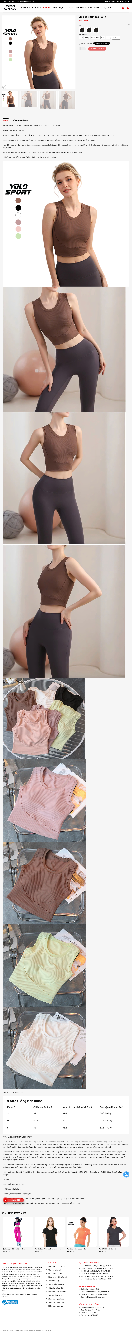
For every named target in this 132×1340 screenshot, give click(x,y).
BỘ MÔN (24, 8)
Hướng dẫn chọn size (101, 43)
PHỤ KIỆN (80, 8)
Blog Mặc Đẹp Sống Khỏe (90, 1310)
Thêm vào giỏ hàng (97, 48)
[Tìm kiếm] (118, 8)
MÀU (80, 34)
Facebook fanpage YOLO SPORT (93, 1307)
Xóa (129, 24)
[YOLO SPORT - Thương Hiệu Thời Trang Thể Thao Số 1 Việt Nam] (10, 7)
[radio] (82, 30)
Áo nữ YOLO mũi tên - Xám (108, 1249)
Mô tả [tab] (6, 120)
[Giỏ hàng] (123, 7)
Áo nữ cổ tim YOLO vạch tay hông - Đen (48, 1249)
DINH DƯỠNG (94, 8)
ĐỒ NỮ (46, 8)
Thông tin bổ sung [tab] (20, 120)
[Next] (71, 52)
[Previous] (6, 52)
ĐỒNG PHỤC (58, 8)
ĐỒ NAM (35, 8)
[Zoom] (4, 87)
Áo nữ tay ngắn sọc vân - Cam (77, 1249)
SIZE (80, 25)
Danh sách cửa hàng (86, 43)
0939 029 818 (124, 1)
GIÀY (70, 8)
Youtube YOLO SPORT (89, 1315)
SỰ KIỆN (107, 8)
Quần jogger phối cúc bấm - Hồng (14, 1249)
